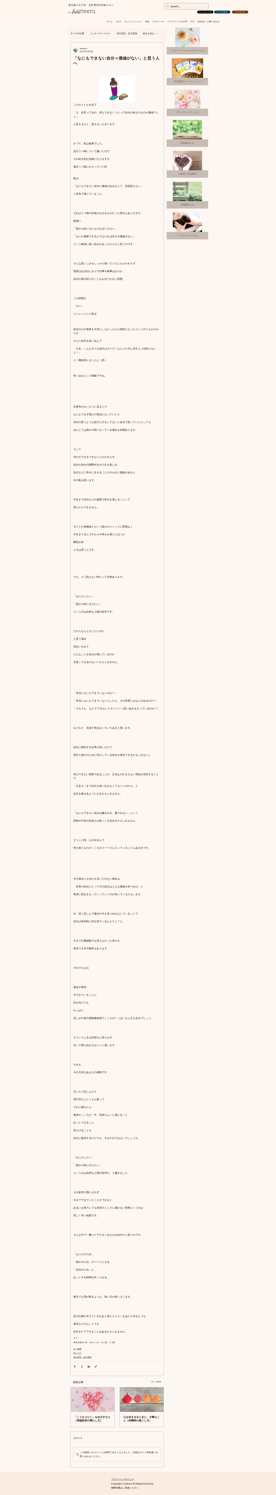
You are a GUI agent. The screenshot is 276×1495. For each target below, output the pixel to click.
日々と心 (77, 1353)
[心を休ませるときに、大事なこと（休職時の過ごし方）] (142, 1399)
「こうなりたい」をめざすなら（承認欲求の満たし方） (92, 1419)
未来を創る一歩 (80, 1342)
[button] (133, 21)
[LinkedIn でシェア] (88, 1366)
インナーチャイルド (100, 33)
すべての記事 (77, 33)
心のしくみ (94, 1342)
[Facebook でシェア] (74, 1366)
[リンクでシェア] (95, 1366)
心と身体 (77, 1349)
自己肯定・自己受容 (126, 33)
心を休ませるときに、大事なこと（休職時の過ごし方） (141, 1419)
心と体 (104, 1342)
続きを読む (148, 33)
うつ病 (112, 1342)
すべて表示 (156, 1382)
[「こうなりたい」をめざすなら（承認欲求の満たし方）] (92, 1399)
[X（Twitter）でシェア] (81, 1366)
